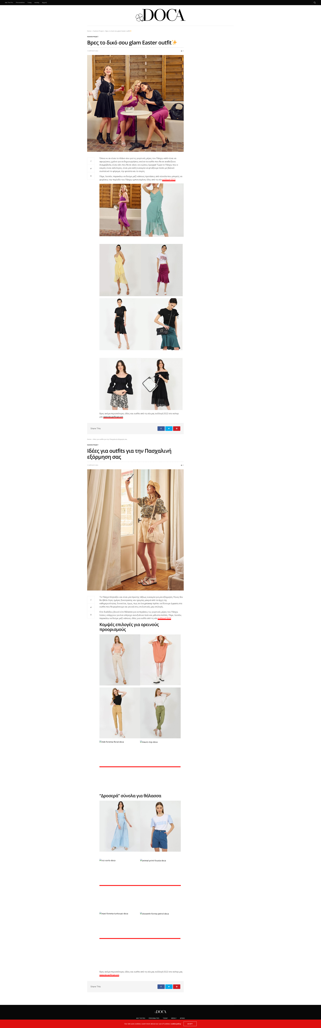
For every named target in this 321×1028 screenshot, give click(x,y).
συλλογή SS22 (168, 179)
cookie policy (176, 1024)
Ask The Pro (9, 2)
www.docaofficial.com (113, 416)
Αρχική (44, 2)
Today (29, 2)
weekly (36, 2)
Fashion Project (92, 36)
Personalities (20, 2)
